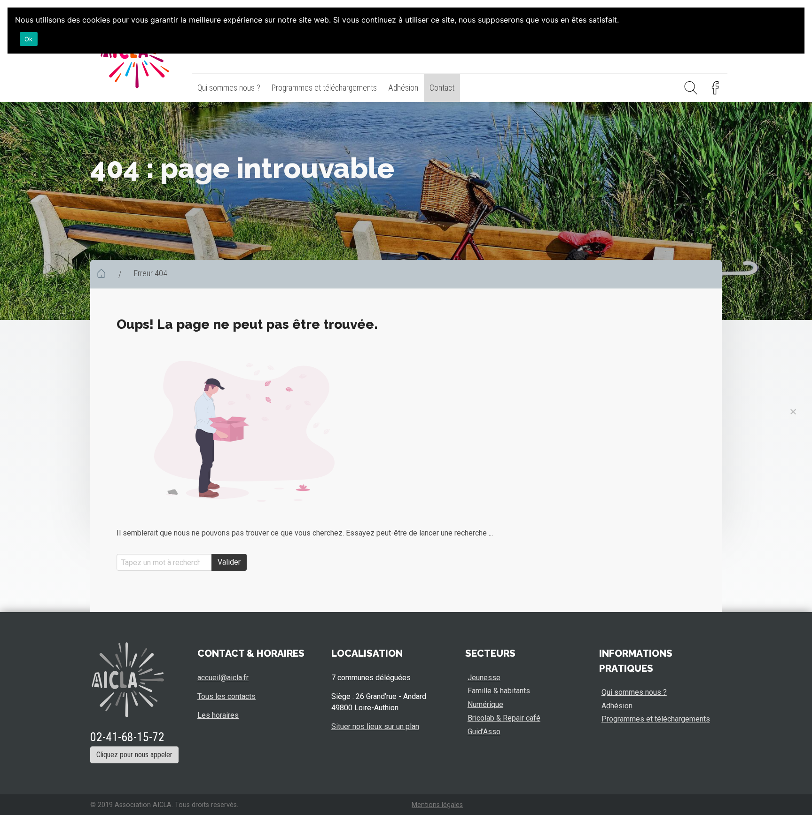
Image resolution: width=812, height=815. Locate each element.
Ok (28, 39)
